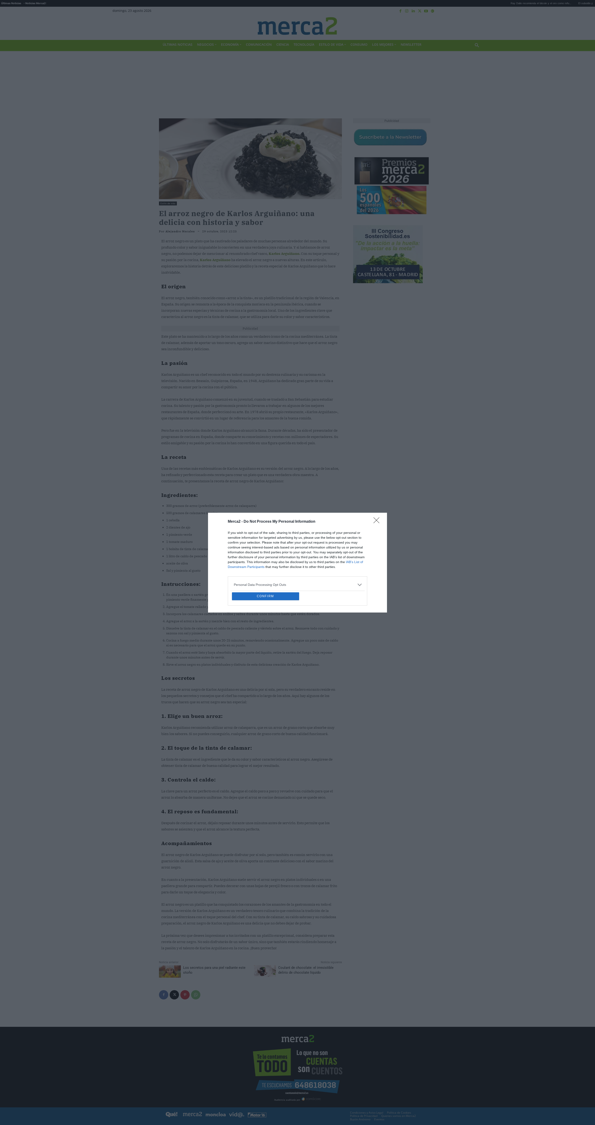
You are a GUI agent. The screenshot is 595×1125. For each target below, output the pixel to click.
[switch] (355, 561)
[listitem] (297, 551)
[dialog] (297, 562)
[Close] (378, 488)
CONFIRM (265, 630)
